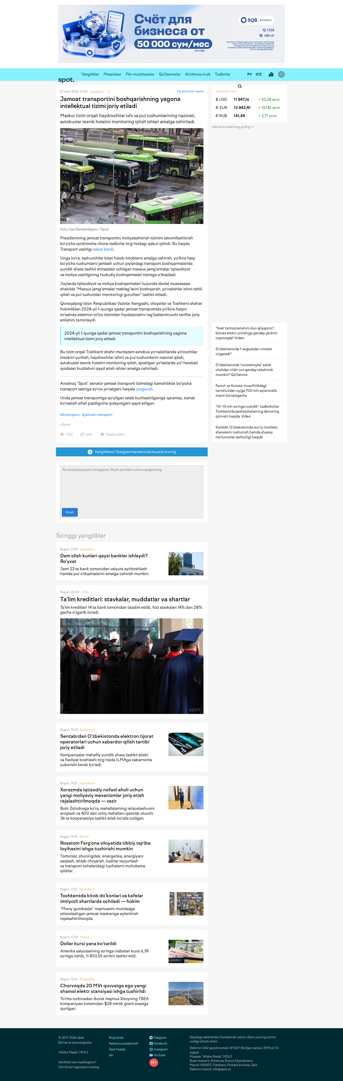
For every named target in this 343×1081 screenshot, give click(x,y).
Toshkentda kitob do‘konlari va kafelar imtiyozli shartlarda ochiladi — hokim (101, 898)
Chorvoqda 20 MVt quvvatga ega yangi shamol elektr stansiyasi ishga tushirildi (103, 988)
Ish (111, 1055)
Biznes (84, 836)
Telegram (159, 1037)
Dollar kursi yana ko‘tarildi (88, 943)
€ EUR (221, 107)
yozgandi (144, 389)
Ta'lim (85, 592)
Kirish (70, 512)
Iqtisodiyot (87, 549)
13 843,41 (242, 107)
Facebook (160, 1043)
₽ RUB (221, 116)
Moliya (84, 937)
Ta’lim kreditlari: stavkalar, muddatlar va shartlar (125, 599)
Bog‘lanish (116, 1037)
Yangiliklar (90, 74)
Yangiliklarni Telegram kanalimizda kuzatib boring (134, 452)
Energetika (87, 979)
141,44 (239, 116)
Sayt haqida (117, 1049)
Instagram (160, 1049)
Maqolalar (112, 74)
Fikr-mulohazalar (140, 74)
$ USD (221, 99)
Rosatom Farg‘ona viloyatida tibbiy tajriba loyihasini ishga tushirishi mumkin (105, 845)
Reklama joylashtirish (123, 1043)
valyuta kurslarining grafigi (231, 127)
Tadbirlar (223, 74)
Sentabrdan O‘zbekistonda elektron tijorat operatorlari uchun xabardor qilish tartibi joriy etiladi (106, 741)
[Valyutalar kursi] (270, 74)
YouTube (159, 1055)
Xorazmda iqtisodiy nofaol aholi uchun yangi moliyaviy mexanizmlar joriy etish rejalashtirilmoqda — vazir (102, 795)
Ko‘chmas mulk (197, 74)
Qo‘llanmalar (170, 74)
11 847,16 (241, 99)
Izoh (88, 434)
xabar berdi (103, 249)
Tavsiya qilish (115, 434)
